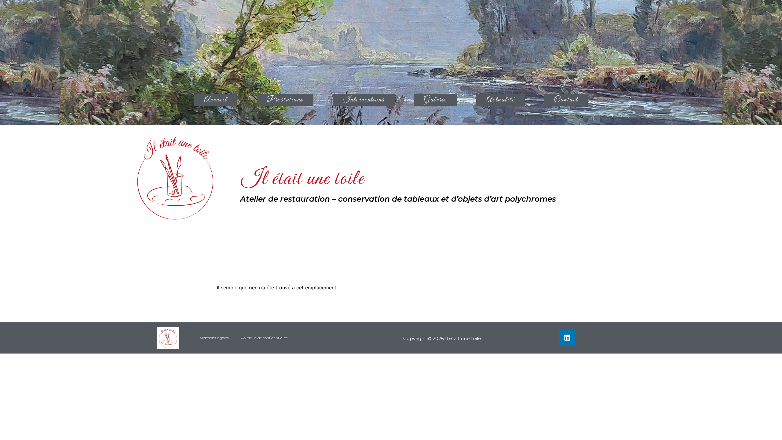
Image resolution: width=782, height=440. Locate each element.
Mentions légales (214, 338)
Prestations (285, 100)
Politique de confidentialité (264, 338)
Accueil (216, 100)
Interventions (364, 100)
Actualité (500, 100)
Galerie (435, 100)
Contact (566, 100)
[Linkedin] (567, 337)
